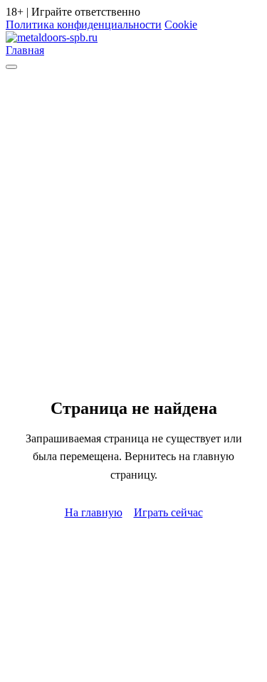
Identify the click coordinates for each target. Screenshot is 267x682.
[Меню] (11, 67)
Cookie (180, 24)
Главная (25, 50)
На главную (93, 512)
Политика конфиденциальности (84, 24)
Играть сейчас (168, 512)
